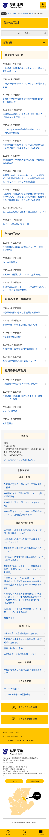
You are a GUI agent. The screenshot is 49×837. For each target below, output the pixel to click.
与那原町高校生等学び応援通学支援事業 (21, 312)
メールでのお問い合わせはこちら (19, 460)
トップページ (12, 14)
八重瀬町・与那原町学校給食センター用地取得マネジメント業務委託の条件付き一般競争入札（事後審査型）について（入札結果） (23, 197)
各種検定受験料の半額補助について (19, 361)
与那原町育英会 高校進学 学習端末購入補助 (23, 486)
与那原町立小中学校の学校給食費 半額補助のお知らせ (23, 161)
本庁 (31, 14)
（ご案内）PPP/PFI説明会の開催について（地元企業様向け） (22, 131)
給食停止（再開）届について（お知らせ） (22, 274)
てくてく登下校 (10, 411)
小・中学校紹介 (10, 262)
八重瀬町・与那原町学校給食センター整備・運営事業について (23, 70)
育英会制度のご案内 (12, 337)
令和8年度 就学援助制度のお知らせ (20, 325)
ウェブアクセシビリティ (12, 740)
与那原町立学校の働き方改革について (20, 384)
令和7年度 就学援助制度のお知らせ (20, 349)
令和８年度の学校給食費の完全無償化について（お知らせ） (23, 100)
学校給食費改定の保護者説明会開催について (23, 212)
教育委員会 (8, 423)
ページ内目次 (24, 33)
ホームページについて (11, 732)
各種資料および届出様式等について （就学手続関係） (23, 248)
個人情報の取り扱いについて (14, 736)
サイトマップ (30, 740)
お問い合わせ (34, 781)
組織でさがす (23, 14)
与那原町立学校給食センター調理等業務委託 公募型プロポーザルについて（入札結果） (24, 146)
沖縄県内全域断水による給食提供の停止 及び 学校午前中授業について (23, 115)
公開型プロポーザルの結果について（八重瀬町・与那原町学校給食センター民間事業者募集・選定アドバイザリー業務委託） (23, 178)
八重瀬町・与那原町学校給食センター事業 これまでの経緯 (24, 397)
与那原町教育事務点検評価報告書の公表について (23, 549)
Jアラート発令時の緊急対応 (16, 224)
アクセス (14, 781)
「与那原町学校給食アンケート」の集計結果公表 (23, 85)
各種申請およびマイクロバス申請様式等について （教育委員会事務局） (23, 288)
